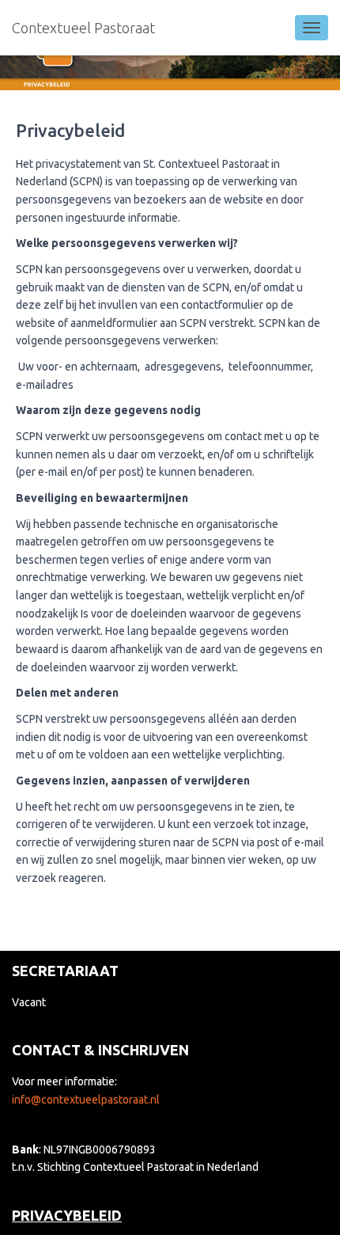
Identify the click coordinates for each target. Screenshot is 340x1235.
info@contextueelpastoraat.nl (86, 1099)
